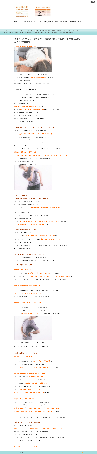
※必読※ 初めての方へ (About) (26, 30)
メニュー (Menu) (8, 32)
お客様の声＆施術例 (57, 32)
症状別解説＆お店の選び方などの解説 (46, 30)
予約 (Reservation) (68, 32)
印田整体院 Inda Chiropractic (25, 452)
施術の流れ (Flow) (62, 30)
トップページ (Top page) (10, 30)
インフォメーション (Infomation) (76, 30)
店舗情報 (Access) (19, 32)
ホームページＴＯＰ (31, 446)
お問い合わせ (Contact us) (32, 32)
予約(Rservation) (45, 32)
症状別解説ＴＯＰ (19, 446)
